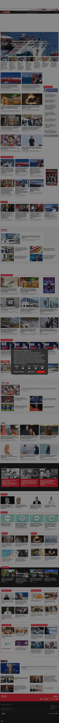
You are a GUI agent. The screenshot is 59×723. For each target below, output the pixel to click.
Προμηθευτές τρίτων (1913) (37, 356)
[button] (19, 371)
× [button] (46, 349)
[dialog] (29, 361)
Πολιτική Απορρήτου (23, 363)
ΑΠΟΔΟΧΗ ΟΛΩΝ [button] (41, 371)
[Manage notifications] (2, 721)
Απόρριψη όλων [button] (31, 371)
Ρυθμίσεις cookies (16, 363)
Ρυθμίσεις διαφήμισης (17, 362)
